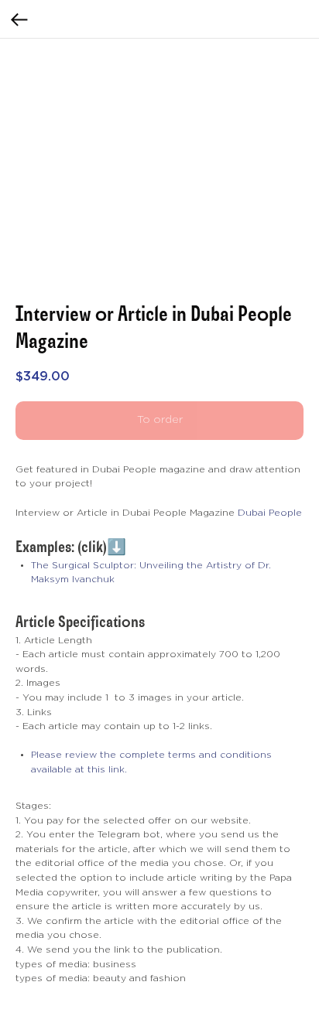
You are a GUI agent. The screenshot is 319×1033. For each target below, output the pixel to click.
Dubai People (270, 513)
